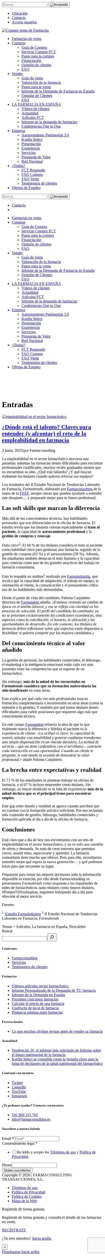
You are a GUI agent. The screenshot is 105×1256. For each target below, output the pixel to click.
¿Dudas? (18, 166)
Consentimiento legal (19, 1143)
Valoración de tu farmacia (41, 82)
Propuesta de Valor (36, 157)
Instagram (19, 1096)
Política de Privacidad (28, 1192)
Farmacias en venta (26, 39)
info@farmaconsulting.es (31, 1119)
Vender (17, 74)
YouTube (19, 1091)
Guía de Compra (34, 47)
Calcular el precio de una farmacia (38, 1003)
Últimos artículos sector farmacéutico (40, 986)
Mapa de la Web (24, 1201)
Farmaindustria (78, 576)
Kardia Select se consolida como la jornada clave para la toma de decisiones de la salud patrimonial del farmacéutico (57, 1061)
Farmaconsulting (80, 489)
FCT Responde (33, 170)
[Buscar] (52, 937)
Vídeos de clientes (35, 109)
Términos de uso (63, 1152)
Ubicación (20, 13)
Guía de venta (32, 78)
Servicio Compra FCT (38, 52)
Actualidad (29, 113)
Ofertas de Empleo (26, 188)
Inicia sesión (41, 1238)
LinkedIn (19, 1087)
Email (8, 1138)
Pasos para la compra (37, 56)
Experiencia (30, 148)
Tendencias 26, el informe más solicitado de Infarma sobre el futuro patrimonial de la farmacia (56, 1052)
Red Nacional (32, 161)
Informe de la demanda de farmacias (49, 122)
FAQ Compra (32, 174)
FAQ (25, 69)
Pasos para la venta (36, 87)
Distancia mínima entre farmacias (37, 1012)
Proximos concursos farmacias (35, 999)
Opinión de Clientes (36, 96)
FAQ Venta (30, 179)
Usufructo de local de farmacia (35, 1008)
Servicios (28, 153)
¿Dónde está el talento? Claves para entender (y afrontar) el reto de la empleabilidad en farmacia (46, 433)
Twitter (17, 1083)
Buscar (7, 931)
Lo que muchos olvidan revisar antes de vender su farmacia (57, 1031)
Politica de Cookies (27, 1196)
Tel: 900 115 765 (25, 1115)
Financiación (31, 60)
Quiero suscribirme (17, 1170)
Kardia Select (31, 139)
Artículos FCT (32, 117)
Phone (7, 1165)
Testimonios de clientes (39, 183)
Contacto (19, 18)
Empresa (18, 131)
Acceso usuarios (24, 22)
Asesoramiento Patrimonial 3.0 (45, 135)
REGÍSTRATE (14, 1230)
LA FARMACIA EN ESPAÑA (36, 104)
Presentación (31, 144)
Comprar (18, 43)
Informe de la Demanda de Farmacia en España (57, 91)
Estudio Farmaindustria (23, 914)
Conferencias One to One (41, 126)
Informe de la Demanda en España (38, 995)
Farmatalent (30, 602)
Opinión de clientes (36, 65)
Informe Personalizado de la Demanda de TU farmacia (54, 990)
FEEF (24, 493)
